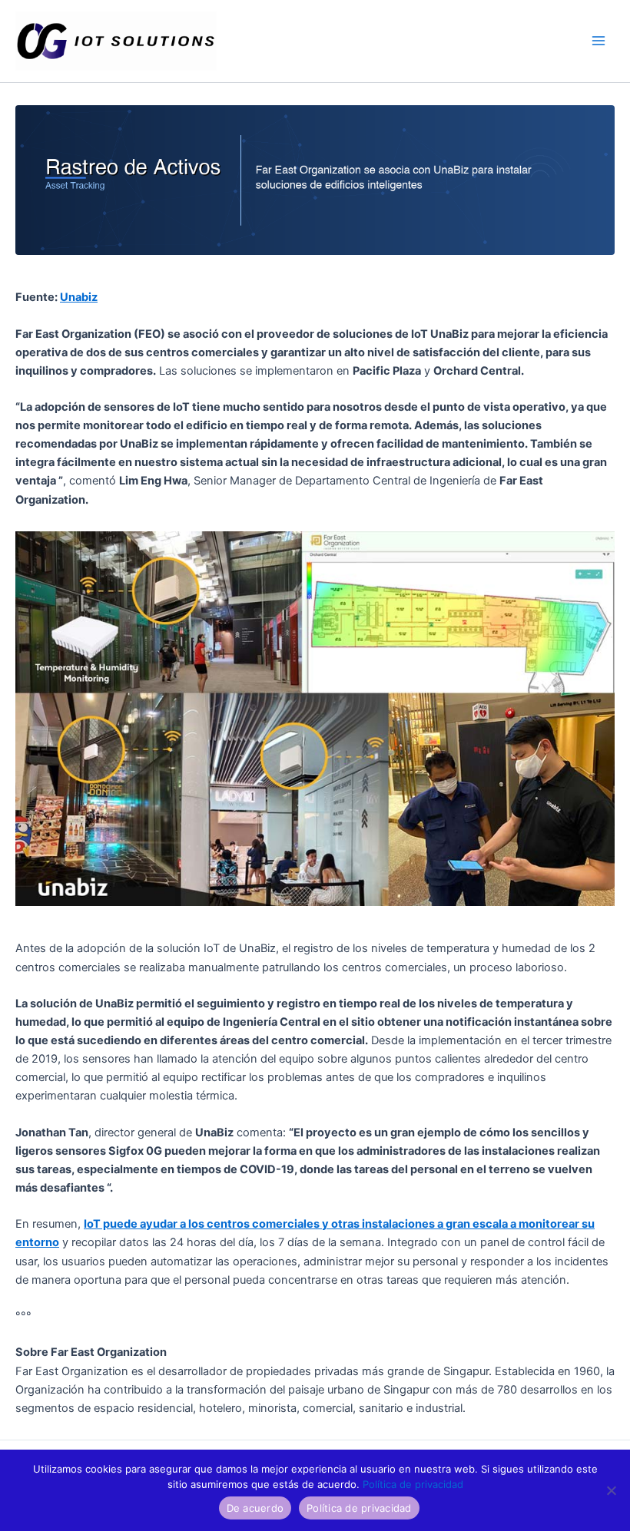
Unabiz (79, 297)
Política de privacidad (413, 1484)
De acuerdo (255, 1508)
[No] (610, 1490)
